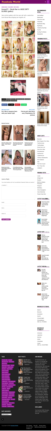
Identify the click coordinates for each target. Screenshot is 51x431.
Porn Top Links (41, 166)
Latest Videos (41, 266)
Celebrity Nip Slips (41, 27)
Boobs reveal (10, 367)
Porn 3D (35, 425)
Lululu (38, 176)
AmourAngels (40, 318)
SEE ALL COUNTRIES (42, 345)
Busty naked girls (5, 376)
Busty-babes (9, 368)
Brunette (4, 368)
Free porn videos (11, 384)
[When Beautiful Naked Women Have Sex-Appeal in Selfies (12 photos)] (20, 368)
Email (3, 207)
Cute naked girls (12, 381)
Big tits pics (4, 363)
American (39, 333)
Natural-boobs (5, 393)
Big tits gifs (11, 361)
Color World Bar (41, 192)
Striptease (14, 100)
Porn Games (29, 425)
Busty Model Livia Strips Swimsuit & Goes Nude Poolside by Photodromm (45, 222)
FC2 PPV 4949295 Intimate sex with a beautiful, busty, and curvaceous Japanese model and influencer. (45, 274)
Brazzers (39, 139)
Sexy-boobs (4, 397)
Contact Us (29, 428)
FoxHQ (39, 29)
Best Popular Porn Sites (43, 141)
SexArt (39, 316)
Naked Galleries (20, 99)
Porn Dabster (40, 159)
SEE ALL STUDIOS (42, 321)
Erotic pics (11, 383)
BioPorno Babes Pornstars (41, 183)
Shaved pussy (5, 402)
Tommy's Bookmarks (42, 157)
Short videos (11, 402)
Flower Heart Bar (41, 194)
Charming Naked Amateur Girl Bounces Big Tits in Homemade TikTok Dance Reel (29, 169)
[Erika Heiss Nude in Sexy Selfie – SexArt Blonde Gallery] (39, 202)
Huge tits (4, 388)
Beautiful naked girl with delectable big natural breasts (18, 144)
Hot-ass (3, 386)
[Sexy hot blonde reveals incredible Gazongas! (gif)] (20, 395)
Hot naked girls (10, 386)
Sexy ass (10, 397)
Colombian (40, 341)
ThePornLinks (40, 143)
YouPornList (40, 153)
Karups (13, 99)
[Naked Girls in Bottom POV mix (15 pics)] (20, 386)
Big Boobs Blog (41, 23)
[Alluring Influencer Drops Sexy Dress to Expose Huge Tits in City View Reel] (39, 235)
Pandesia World (14, 425)
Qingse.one (40, 178)
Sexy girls (16, 6)
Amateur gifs (4, 359)
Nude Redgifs (5, 395)
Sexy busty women (6, 399)
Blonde (8, 99)
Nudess (39, 180)
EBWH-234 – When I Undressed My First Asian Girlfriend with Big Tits (45, 287)
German (39, 337)
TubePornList (40, 155)
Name (3, 202)
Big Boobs (39, 25)
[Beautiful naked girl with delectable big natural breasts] (39, 255)
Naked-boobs (5, 392)
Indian (38, 339)
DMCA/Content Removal (40, 427)
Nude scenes (11, 395)
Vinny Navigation (41, 190)
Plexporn (39, 185)
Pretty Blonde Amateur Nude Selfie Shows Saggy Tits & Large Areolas (18, 168)
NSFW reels (11, 393)
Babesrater (40, 17)
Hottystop (39, 21)
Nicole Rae (27, 99)
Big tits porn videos (6, 365)
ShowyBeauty (40, 320)
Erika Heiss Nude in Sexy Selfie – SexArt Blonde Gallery (6, 144)
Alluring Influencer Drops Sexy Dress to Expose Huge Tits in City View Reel (45, 238)
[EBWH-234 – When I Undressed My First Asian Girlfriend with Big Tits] (39, 283)
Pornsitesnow (40, 151)
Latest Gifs (40, 232)
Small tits (4, 404)
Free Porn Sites (41, 149)
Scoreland (39, 314)
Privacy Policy (42, 425)
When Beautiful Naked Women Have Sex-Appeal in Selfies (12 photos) (27, 370)
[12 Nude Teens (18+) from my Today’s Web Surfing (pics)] (20, 377)
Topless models (10, 406)
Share (5, 104)
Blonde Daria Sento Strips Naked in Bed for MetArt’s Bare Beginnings (6, 169)
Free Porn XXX (41, 19)
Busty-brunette (5, 370)
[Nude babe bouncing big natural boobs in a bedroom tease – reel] (39, 246)
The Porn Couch (41, 163)
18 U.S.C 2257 (29, 427)
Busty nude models (6, 379)
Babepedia (40, 34)
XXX (38, 161)
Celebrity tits (4, 381)
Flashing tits (4, 384)
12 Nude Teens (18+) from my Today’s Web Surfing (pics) (28, 379)
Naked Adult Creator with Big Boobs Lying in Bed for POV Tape (45, 296)
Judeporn (39, 168)
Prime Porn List (41, 147)
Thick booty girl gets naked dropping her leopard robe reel (29, 144)
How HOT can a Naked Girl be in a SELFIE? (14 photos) (27, 361)
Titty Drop (4, 406)
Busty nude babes (5, 377)
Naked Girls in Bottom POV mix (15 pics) (28, 388)
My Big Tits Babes (41, 32)
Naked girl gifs (11, 392)
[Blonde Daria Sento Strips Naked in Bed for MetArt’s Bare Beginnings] (39, 210)
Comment (4, 185)
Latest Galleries (42, 198)
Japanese (39, 335)
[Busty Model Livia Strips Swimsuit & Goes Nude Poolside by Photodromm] (39, 219)
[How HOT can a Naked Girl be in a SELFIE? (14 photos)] (20, 359)
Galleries (10, 6)
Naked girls (4, 6)
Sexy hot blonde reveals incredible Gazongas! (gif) (27, 396)
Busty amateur (5, 372)
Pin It (18, 104)
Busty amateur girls (6, 374)
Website (4, 213)
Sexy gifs (13, 399)
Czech (38, 343)
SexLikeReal (40, 15)
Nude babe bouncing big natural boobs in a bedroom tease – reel (45, 248)
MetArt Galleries (5, 390)
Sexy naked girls (6, 100)
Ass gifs (10, 359)
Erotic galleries (5, 383)
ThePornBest (40, 145)
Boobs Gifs (4, 367)
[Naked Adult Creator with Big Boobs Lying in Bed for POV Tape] (39, 294)
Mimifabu (39, 187)
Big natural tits (5, 361)
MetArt (39, 310)
